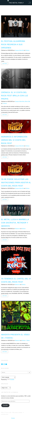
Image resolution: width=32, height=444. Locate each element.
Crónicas (5, 103)
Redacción (17, 228)
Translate (12, 379)
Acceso (13, 418)
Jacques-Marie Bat (19, 50)
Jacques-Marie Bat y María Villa (22, 101)
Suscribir (5, 405)
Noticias (27, 50)
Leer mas (4, 63)
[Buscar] (29, 372)
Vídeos (28, 340)
